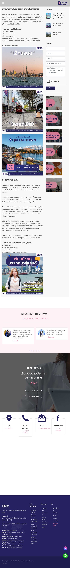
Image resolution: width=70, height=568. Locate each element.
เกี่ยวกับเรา (45, 522)
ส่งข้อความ (50, 88)
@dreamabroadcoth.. (14, 544)
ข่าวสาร (55, 518)
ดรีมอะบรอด (44, 509)
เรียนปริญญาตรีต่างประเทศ (34, 526)
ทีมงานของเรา (44, 518)
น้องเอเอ (51, 337)
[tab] (49, 9)
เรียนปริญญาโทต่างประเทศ (34, 532)
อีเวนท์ (54, 516)
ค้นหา (43, 527)
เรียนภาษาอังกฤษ (33, 511)
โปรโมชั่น (55, 513)
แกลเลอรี (55, 521)
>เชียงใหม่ (5, 516)
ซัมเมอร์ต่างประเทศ (34, 538)
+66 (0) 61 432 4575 (14, 532)
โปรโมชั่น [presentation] (49, 9)
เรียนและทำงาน (33, 516)
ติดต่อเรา (44, 525)
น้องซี (16, 341)
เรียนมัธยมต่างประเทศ (34, 520)
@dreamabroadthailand (16, 540)
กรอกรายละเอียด (33, 397)
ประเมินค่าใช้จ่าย (55, 524)
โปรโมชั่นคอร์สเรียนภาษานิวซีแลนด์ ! (58, 24)
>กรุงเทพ (4, 522)
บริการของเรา (45, 514)
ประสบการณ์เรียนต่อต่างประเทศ (35, 318)
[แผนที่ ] (9, 520)
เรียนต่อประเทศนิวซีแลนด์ (57, 34)
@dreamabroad (12, 538)
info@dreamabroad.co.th (14, 536)
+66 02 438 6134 (12, 530)
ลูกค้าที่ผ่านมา (56, 509)
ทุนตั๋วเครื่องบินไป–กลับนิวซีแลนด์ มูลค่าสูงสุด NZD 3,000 (58, 16)
